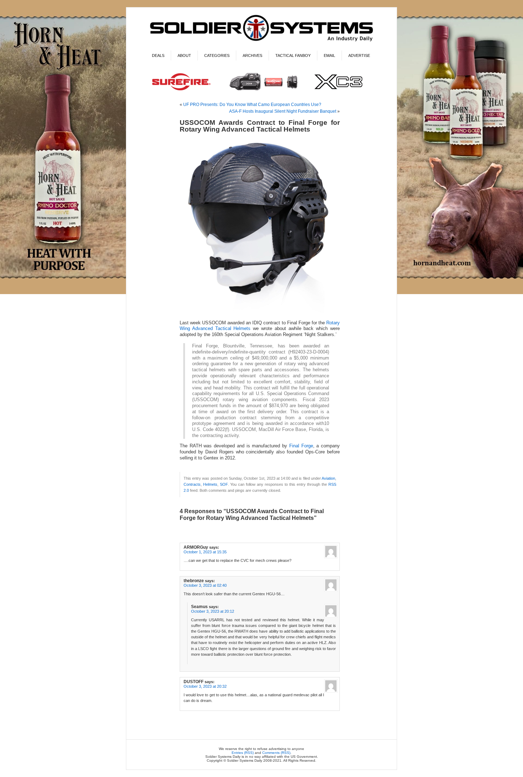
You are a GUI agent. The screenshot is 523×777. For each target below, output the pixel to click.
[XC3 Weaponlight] (262, 91)
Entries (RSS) (243, 753)
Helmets (210, 484)
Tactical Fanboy (293, 55)
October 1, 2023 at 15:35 (205, 552)
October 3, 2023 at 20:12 (212, 611)
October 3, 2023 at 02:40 (205, 585)
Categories (216, 55)
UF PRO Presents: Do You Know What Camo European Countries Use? (252, 104)
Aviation (328, 478)
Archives (252, 55)
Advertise (359, 55)
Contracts (192, 484)
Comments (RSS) (276, 753)
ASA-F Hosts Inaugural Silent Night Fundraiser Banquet (282, 111)
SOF (224, 484)
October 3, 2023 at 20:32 (205, 686)
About (184, 55)
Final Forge (301, 445)
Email (329, 55)
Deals (158, 55)
